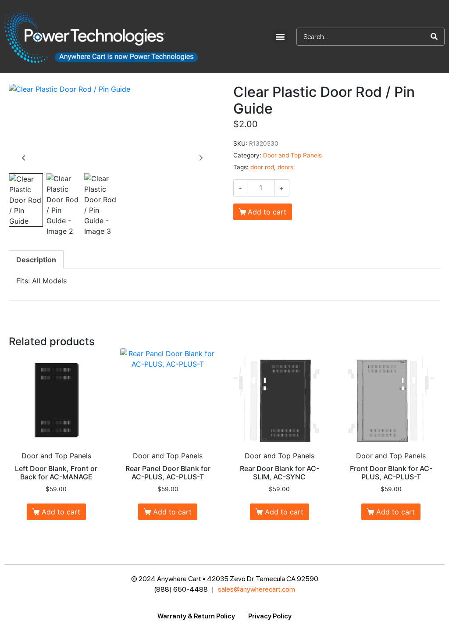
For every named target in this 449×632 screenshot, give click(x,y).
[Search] (434, 36)
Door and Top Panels (292, 155)
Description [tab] (36, 259)
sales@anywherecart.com (256, 589)
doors (285, 167)
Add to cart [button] (61, 511)
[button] (280, 36)
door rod (262, 167)
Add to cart (267, 211)
